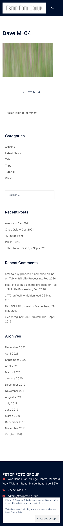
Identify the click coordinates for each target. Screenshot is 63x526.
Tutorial (10, 171)
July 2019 (11, 403)
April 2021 (11, 353)
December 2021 (15, 347)
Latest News (13, 153)
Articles (10, 147)
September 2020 (16, 359)
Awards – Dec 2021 (17, 223)
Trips (8, 165)
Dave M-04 (33, 92)
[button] (52, 8)
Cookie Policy (17, 512)
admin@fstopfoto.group (23, 496)
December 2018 (15, 422)
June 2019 (11, 409)
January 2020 (14, 378)
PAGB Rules (12, 242)
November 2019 (15, 391)
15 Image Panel (14, 235)
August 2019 (13, 397)
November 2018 (15, 428)
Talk (7, 159)
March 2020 (12, 372)
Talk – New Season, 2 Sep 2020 (25, 248)
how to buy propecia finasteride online (29, 274)
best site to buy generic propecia (26, 284)
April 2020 (11, 366)
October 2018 (14, 434)
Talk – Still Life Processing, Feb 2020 (32, 278)
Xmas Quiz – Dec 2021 (19, 229)
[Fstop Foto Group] (24, 7)
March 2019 (12, 415)
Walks (8, 178)
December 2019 (15, 384)
